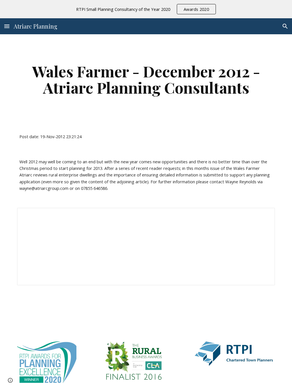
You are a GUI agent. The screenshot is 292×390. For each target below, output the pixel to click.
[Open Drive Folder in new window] (264, 215)
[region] (146, 9)
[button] (7, 26)
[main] (146, 79)
